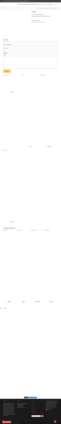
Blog (47, 4)
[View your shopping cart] (54, 5)
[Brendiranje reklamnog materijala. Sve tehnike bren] (15, 384)
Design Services (34, 407)
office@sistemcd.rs (21, 407)
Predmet (4, 51)
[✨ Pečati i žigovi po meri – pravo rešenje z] (5, 343)
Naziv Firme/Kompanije (7, 44)
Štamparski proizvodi (26, 4)
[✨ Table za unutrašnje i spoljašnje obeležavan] (36, 337)
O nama (43, 4)
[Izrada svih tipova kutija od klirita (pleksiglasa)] (25, 382)
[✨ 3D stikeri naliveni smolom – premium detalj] (46, 331)
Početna (19, 4)
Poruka (4, 55)
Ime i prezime (5, 40)
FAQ (32, 406)
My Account (33, 403)
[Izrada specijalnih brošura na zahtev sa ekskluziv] (56, 386)
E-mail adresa (5, 48)
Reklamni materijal (33, 4)
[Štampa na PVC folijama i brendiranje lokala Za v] (36, 382)
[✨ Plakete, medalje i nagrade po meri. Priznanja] (25, 340)
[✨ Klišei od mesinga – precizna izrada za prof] (15, 335)
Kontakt (50, 4)
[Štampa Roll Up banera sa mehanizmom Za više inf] (5, 382)
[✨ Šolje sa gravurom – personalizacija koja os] (56, 332)
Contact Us (33, 409)
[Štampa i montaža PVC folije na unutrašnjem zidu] (46, 382)
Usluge (39, 4)
